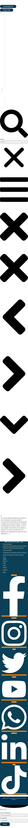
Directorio (5, 561)
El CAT (4, 557)
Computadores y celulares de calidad (13, 513)
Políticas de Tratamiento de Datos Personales (13, 547)
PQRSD (4, 559)
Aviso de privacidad (7, 544)
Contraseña (3, 818)
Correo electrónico (5, 812)
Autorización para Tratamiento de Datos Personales (14, 546)
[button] (14, 124)
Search (2, 139)
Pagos (4, 563)
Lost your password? (5, 827)
